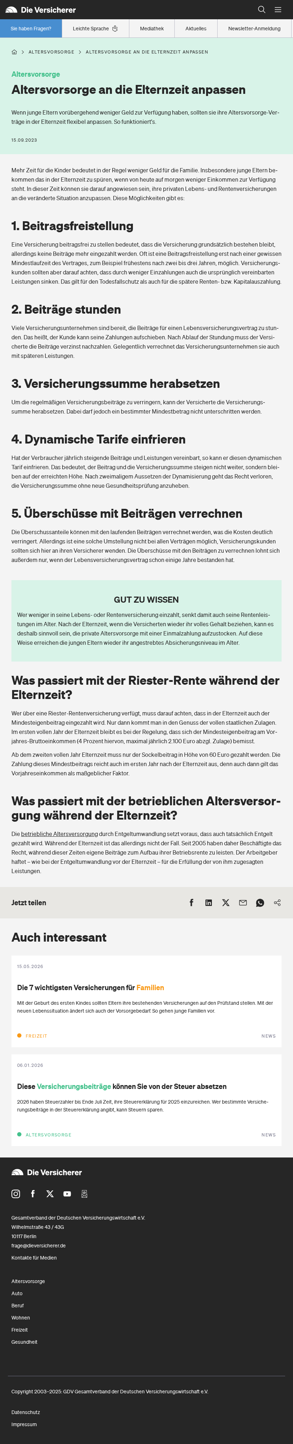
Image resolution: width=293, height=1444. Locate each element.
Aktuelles (196, 28)
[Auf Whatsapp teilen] (260, 902)
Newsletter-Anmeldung (254, 28)
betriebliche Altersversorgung (59, 834)
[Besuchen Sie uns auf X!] (50, 1194)
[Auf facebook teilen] (191, 902)
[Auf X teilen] (226, 902)
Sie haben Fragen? (31, 28)
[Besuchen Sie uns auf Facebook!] (33, 1194)
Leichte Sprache (91, 28)
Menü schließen (278, 10)
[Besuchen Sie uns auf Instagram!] (15, 1194)
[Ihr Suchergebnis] (262, 9)
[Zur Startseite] (127, 9)
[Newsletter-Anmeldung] (84, 1194)
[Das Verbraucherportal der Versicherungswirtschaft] (14, 52)
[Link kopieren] (277, 902)
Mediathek (152, 28)
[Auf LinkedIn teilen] (208, 902)
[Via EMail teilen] (243, 902)
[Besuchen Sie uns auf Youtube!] (67, 1194)
